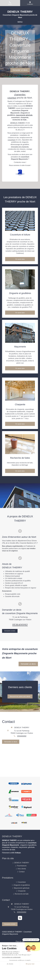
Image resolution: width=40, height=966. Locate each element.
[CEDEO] (14, 784)
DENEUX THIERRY (17, 123)
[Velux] (26, 799)
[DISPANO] (26, 784)
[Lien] (20, 221)
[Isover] (24, 823)
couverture (11, 140)
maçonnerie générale (24, 115)
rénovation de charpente (20, 147)
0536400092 (20, 624)
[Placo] (20, 815)
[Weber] (14, 807)
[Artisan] (20, 172)
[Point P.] (26, 791)
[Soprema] (14, 799)
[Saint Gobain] (8, 815)
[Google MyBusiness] (20, 918)
